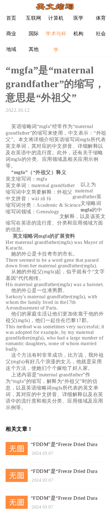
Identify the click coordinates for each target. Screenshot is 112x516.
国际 (34, 33)
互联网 (33, 18)
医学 (78, 18)
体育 (101, 18)
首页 (11, 18)
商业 (11, 33)
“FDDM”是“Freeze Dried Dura (64, 444)
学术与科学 (56, 36)
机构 (78, 33)
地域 (11, 49)
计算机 (56, 18)
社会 (101, 33)
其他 (34, 49)
